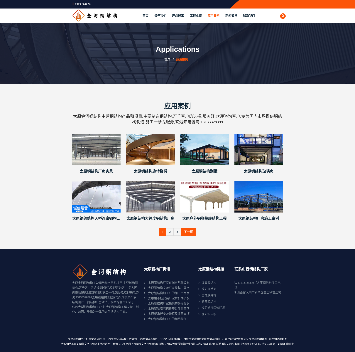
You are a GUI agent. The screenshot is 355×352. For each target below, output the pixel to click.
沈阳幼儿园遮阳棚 (213, 307)
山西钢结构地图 (278, 339)
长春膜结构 (209, 301)
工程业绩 (196, 15)
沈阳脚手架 (209, 289)
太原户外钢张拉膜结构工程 (204, 218)
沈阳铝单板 (209, 314)
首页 (145, 15)
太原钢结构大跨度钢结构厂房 (150, 218)
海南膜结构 (209, 282)
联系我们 (249, 15)
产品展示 (178, 15)
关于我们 (160, 15)
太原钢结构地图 (258, 339)
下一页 (188, 231)
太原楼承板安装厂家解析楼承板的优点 (170, 298)
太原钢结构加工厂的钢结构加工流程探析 (170, 319)
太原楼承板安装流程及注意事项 (169, 313)
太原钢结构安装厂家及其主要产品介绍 (170, 287)
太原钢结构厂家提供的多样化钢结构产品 (170, 303)
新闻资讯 (231, 15)
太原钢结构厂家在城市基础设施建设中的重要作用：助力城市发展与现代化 (170, 282)
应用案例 (213, 15)
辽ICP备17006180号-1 (170, 339)
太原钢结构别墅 (204, 171)
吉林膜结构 (209, 295)
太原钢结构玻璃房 (258, 171)
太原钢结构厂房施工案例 (258, 218)
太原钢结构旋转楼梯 (150, 171)
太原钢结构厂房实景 (96, 171)
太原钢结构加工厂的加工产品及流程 (170, 293)
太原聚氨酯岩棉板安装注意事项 (169, 308)
